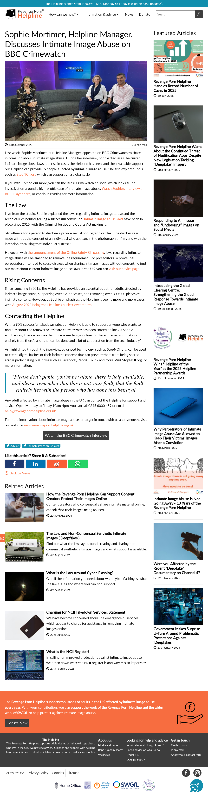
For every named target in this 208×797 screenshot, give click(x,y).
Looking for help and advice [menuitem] (147, 740)
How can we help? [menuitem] (62, 14)
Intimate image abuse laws (103, 219)
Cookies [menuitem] (58, 772)
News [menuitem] (129, 14)
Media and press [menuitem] (108, 745)
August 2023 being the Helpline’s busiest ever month (52, 304)
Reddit (57, 464)
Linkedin (36, 464)
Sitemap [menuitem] (73, 772)
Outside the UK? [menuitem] (137, 760)
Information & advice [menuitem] (100, 14)
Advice (14, 446)
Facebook (14, 464)
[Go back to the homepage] (24, 14)
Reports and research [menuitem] (110, 750)
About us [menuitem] (105, 740)
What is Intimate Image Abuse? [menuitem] (145, 745)
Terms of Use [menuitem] (14, 772)
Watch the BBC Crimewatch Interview (76, 435)
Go (199, 14)
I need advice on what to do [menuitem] (143, 750)
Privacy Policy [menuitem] (38, 772)
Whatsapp (78, 464)
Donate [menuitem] (144, 14)
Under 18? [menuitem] (133, 755)
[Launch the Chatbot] (196, 785)
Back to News (20, 473)
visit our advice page (124, 268)
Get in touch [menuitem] (180, 740)
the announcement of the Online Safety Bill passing (66, 252)
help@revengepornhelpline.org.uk (30, 411)
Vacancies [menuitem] (104, 755)
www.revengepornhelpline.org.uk (48, 425)
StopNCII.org (26, 174)
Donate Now (16, 723)
